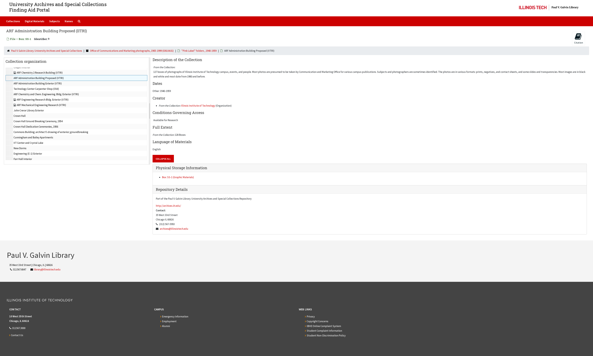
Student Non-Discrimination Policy (326, 335)
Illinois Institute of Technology (198, 105)
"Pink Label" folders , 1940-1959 (199, 50)
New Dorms (20, 148)
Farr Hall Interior (23, 159)
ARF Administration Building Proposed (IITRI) (39, 78)
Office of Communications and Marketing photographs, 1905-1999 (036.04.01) (132, 50)
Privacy (311, 316)
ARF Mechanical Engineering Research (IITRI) (41, 105)
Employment (169, 321)
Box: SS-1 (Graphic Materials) (178, 177)
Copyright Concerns (317, 321)
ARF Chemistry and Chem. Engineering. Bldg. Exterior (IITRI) (46, 94)
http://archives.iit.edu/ (168, 205)
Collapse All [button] (163, 158)
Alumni (166, 326)
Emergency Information (175, 316)
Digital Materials (34, 21)
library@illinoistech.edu (47, 269)
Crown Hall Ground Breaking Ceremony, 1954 (38, 121)
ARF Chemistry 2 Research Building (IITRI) (40, 72)
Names (69, 21)
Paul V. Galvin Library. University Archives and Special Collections (46, 50)
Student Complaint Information (324, 330)
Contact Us (17, 335)
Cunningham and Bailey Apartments (33, 137)
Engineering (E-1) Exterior (28, 153)
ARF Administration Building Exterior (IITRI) (38, 83)
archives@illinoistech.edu (174, 228)
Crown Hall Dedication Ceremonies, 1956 (36, 126)
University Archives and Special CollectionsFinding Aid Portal (58, 7)
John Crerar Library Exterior (29, 110)
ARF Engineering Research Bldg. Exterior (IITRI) (43, 99)
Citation (578, 42)
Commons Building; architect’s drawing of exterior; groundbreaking (51, 132)
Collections (13, 21)
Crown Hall (20, 116)
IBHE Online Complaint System (324, 326)
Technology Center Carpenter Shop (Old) (36, 89)
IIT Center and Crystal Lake (28, 143)
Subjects (54, 21)
